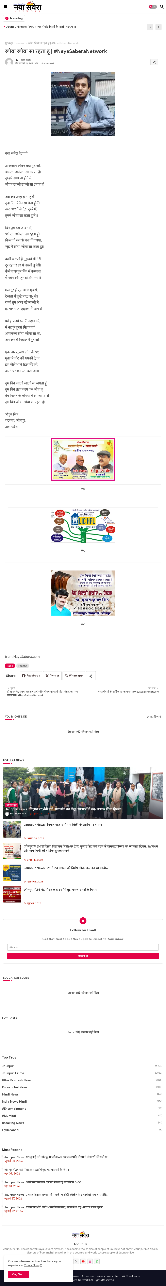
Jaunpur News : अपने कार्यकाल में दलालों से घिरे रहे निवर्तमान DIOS (42, 1182)
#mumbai (82, 1116)
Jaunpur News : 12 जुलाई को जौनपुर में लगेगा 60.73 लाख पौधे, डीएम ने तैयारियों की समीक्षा (55, 1157)
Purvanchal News (82, 1087)
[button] (153, 7)
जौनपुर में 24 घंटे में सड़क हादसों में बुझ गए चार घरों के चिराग (60, 890)
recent (20, 43)
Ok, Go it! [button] (18, 1274)
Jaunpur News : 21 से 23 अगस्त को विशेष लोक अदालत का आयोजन (67, 868)
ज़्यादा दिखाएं (154, 716)
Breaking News (82, 1123)
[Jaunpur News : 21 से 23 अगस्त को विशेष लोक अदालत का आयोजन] (12, 873)
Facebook (33, 675)
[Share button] (91, 675)
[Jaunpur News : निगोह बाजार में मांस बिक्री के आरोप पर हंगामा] (12, 829)
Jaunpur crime (82, 1073)
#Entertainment (82, 1109)
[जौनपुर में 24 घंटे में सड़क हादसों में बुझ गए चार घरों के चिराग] (12, 894)
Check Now (31, 1265)
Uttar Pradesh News (82, 1080)
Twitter (54, 675)
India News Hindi (82, 1101)
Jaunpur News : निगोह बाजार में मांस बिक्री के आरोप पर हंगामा (41, 26)
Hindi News (82, 1094)
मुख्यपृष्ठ (9, 43)
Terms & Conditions (127, 1276)
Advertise (88, 1276)
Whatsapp (76, 675)
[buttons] (76, 1261)
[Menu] (5, 7)
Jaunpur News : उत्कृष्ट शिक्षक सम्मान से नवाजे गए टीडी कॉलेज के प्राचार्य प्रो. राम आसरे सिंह (55, 1194)
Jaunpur (82, 1066)
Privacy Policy (104, 1276)
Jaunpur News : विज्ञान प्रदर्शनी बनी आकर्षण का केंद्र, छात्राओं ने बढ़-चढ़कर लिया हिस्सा (53, 1207)
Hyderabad (82, 1130)
